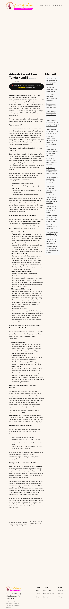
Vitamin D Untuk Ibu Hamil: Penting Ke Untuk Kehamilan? (52, 234)
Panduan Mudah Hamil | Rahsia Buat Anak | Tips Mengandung (13, 596)
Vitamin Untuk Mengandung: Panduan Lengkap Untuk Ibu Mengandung (51, 190)
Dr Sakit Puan (17, 82)
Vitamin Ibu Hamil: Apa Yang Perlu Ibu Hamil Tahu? (51, 226)
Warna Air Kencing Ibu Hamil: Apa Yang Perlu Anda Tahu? (52, 131)
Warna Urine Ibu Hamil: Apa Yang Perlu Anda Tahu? (51, 105)
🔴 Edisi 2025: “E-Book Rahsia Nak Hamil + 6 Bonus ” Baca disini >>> (26, 86)
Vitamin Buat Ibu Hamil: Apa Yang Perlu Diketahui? (51, 241)
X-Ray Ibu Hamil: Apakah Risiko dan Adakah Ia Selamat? (52, 89)
